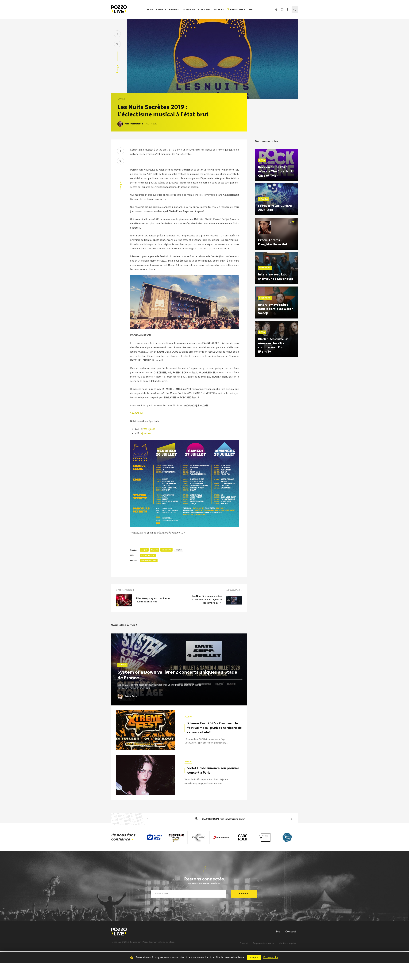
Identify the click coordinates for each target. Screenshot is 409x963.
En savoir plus (270, 957)
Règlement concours (263, 943)
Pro (250, 9)
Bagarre (154, 550)
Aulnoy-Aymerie (148, 555)
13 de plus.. (178, 550)
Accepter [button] (254, 957)
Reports (161, 9)
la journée (145, 433)
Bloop (172, 941)
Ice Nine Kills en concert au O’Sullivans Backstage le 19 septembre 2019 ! (207, 599)
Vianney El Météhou (133, 124)
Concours (204, 9)
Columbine (166, 550)
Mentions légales (287, 943)
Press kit (244, 943)
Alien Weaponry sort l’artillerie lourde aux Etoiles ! (153, 600)
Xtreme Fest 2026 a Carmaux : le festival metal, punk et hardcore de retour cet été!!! (214, 727)
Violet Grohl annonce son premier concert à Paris (213, 770)
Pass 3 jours (148, 429)
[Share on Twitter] (117, 44)
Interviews (188, 9)
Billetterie (236, 9)
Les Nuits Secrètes (148, 560)
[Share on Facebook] (117, 34)
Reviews (174, 9)
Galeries (219, 9)
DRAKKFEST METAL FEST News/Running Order (220, 819)
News (150, 9)
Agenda (121, 99)
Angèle (144, 550)
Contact (290, 931)
